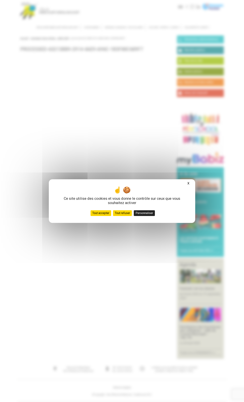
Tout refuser (122, 213)
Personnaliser (144, 213)
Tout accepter (100, 213)
